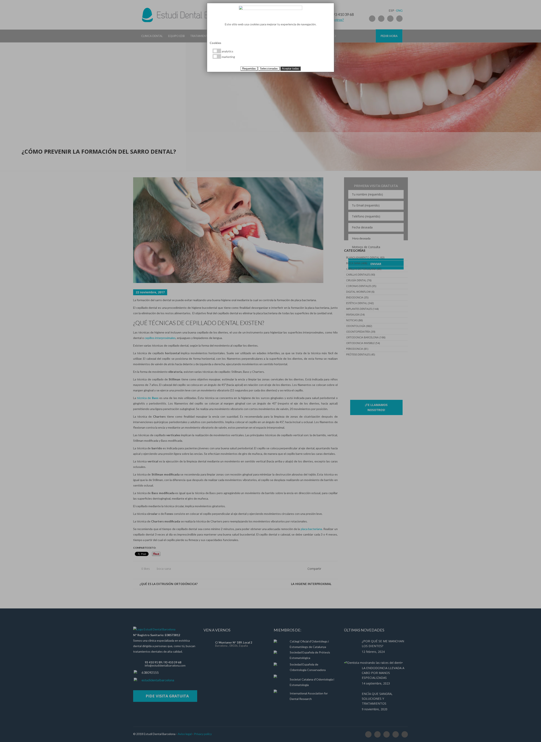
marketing (228, 57)
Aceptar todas (290, 68)
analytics (227, 51)
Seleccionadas (269, 68)
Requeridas (249, 68)
